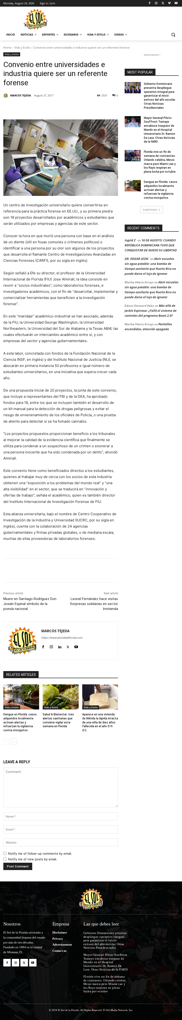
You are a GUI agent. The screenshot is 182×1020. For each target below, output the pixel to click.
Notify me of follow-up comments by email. (40, 853)
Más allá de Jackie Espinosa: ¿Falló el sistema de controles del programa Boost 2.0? (151, 310)
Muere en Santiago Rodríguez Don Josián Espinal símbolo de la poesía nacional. (29, 604)
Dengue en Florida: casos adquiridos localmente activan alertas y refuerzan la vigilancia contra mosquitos (20, 722)
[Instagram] (156, 3)
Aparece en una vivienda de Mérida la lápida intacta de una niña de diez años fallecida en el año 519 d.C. (100, 722)
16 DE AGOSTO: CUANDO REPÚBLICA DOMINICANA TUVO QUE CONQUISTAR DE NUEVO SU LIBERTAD (151, 245)
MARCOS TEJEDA (20, 95)
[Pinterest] (58, 107)
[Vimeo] (169, 3)
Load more (150, 210)
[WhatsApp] (90, 107)
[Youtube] (176, 3)
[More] (102, 107)
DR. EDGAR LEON (136, 259)
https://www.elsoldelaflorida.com (62, 637)
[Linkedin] (68, 107)
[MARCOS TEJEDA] (6, 95)
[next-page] (14, 742)
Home (7, 47)
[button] (173, 34)
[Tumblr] (79, 107)
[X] (163, 3)
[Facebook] (149, 3)
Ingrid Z (130, 240)
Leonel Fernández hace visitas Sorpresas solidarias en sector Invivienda (94, 604)
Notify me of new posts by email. (32, 859)
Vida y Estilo (22, 47)
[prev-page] (6, 742)
